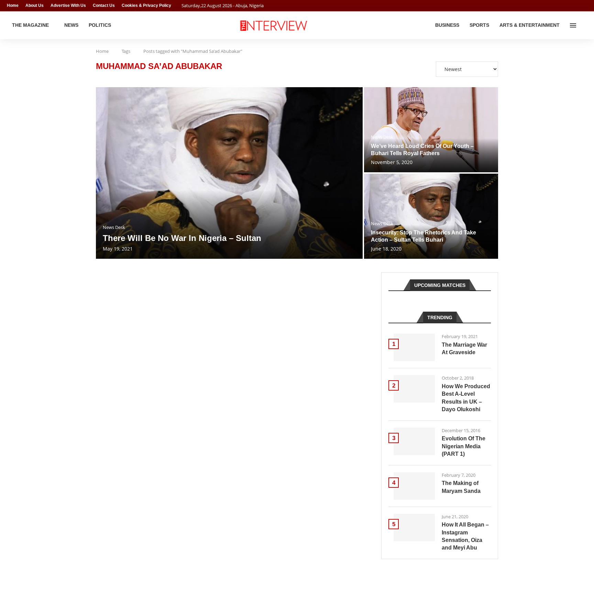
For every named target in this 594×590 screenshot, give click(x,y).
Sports (479, 25)
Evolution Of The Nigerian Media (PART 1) (463, 446)
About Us (34, 5)
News (71, 25)
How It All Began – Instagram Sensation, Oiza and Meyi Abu (465, 536)
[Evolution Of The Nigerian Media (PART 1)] (414, 441)
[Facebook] (572, 5)
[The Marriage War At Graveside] (414, 347)
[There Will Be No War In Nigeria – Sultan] (229, 173)
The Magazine (30, 25)
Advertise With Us (68, 5)
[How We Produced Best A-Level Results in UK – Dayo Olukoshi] (414, 389)
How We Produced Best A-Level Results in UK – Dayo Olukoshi (466, 397)
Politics (100, 25)
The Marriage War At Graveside (464, 348)
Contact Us (104, 5)
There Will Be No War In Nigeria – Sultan (182, 238)
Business (447, 25)
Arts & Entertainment (529, 25)
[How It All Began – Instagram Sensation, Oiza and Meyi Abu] (414, 527)
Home (13, 5)
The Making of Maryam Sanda (461, 487)
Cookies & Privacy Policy (146, 5)
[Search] (583, 25)
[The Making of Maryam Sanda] (414, 486)
